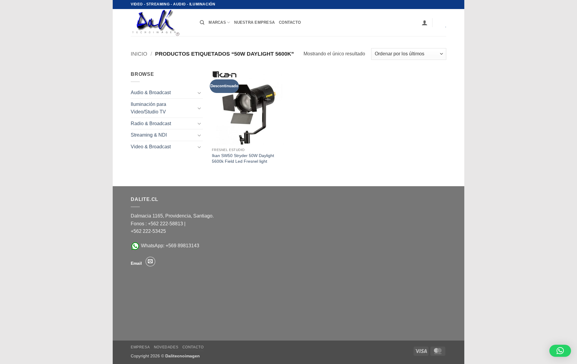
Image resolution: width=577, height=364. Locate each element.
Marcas (217, 22)
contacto (290, 22)
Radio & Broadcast (151, 123)
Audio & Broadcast (151, 92)
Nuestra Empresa (254, 22)
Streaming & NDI (149, 134)
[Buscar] (202, 22)
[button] (425, 22)
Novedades (166, 347)
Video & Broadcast (151, 146)
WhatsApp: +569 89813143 (169, 245)
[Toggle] (199, 92)
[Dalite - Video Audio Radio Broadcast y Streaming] (161, 22)
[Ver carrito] (441, 22)
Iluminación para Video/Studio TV (148, 108)
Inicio (139, 54)
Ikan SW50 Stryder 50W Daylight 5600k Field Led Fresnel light (243, 158)
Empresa (140, 347)
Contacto (193, 347)
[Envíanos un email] (150, 262)
